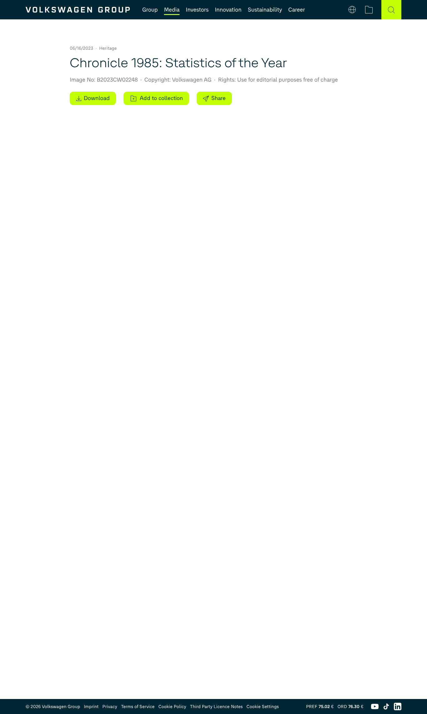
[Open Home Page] (78, 10)
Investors (197, 9)
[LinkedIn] (397, 706)
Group (150, 9)
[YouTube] (375, 706)
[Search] (391, 9)
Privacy (110, 706)
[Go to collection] (369, 10)
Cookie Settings (263, 706)
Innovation (228, 9)
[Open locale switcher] (352, 10)
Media (172, 9)
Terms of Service (138, 706)
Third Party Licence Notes (216, 706)
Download (97, 98)
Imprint (91, 706)
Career (296, 9)
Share (218, 98)
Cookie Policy (172, 706)
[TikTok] (386, 706)
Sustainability (265, 9)
